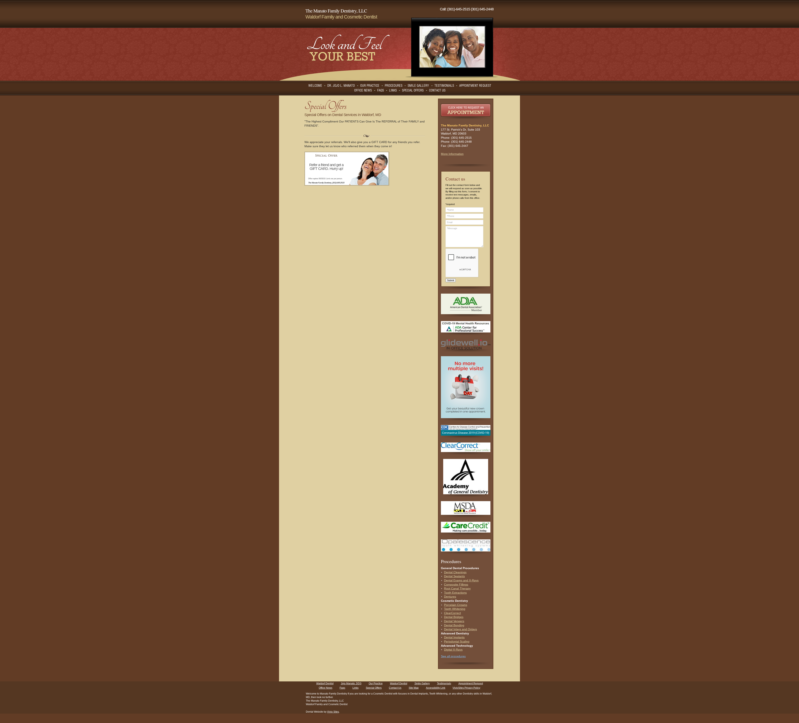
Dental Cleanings (455, 572)
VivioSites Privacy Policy (466, 687)
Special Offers (374, 687)
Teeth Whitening (454, 609)
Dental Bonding (454, 625)
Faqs (342, 687)
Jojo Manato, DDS (351, 683)
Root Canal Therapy (457, 588)
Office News (325, 687)
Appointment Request (470, 683)
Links (355, 687)
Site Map (414, 687)
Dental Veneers (454, 621)
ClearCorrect (452, 613)
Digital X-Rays (453, 649)
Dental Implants (454, 637)
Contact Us (395, 687)
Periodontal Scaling (456, 641)
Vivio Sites (333, 711)
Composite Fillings (456, 584)
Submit (450, 280)
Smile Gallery (422, 683)
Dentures (450, 596)
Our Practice (376, 683)
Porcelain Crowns (455, 605)
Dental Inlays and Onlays (460, 629)
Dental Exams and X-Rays (461, 580)
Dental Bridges (453, 617)
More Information (452, 154)
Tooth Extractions (455, 592)
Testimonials (444, 683)
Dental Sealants (454, 576)
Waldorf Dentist (325, 683)
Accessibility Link (435, 687)
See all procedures (453, 656)
